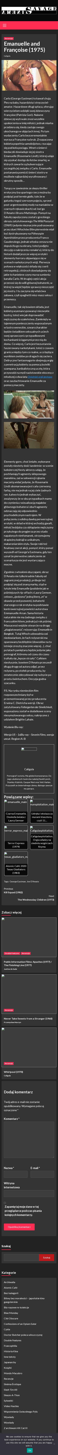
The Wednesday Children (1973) (35, 897)
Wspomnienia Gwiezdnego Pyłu (21, 1411)
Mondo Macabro (13, 1373)
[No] (54, 1443)
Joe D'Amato (33, 881)
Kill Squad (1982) (13, 890)
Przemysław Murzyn (12, 1022)
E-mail (35, 1168)
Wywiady (9, 1417)
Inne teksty (10, 1356)
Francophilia (10, 1345)
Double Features (12, 953)
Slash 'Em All (10, 1389)
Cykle (7, 1329)
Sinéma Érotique (12, 1384)
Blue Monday (11, 1312)
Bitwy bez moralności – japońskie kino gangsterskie (24, 1300)
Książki (8, 1367)
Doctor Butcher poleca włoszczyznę (23, 1334)
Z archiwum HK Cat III (16, 1428)
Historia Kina (11, 1351)
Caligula (7, 56)
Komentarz (11, 1118)
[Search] (53, 26)
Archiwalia (9, 1282)
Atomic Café (10, 1287)
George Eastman (18, 881)
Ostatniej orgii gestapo (40, 376)
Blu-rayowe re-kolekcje (16, 1307)
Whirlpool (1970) (13, 1071)
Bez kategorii (11, 1293)
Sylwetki (8, 1400)
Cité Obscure (11, 1318)
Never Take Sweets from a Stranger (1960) (28, 1018)
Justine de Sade (10, 969)
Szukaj (6, 1246)
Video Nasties (11, 1406)
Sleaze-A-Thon (12, 1395)
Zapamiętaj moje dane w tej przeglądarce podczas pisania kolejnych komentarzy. (23, 1211)
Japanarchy (10, 1362)
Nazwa (9, 1168)
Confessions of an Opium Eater (20, 1323)
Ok (29, 1450)
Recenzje (9, 38)
